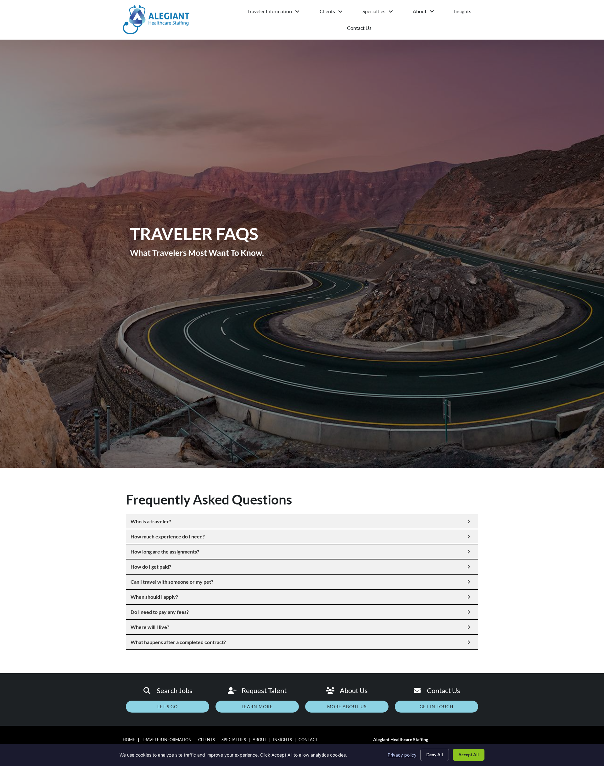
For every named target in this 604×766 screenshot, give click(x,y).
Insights (467, 12)
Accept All (468, 754)
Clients (336, 12)
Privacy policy (402, 755)
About (426, 12)
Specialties (382, 12)
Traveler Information (278, 12)
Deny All (434, 754)
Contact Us (370, 29)
